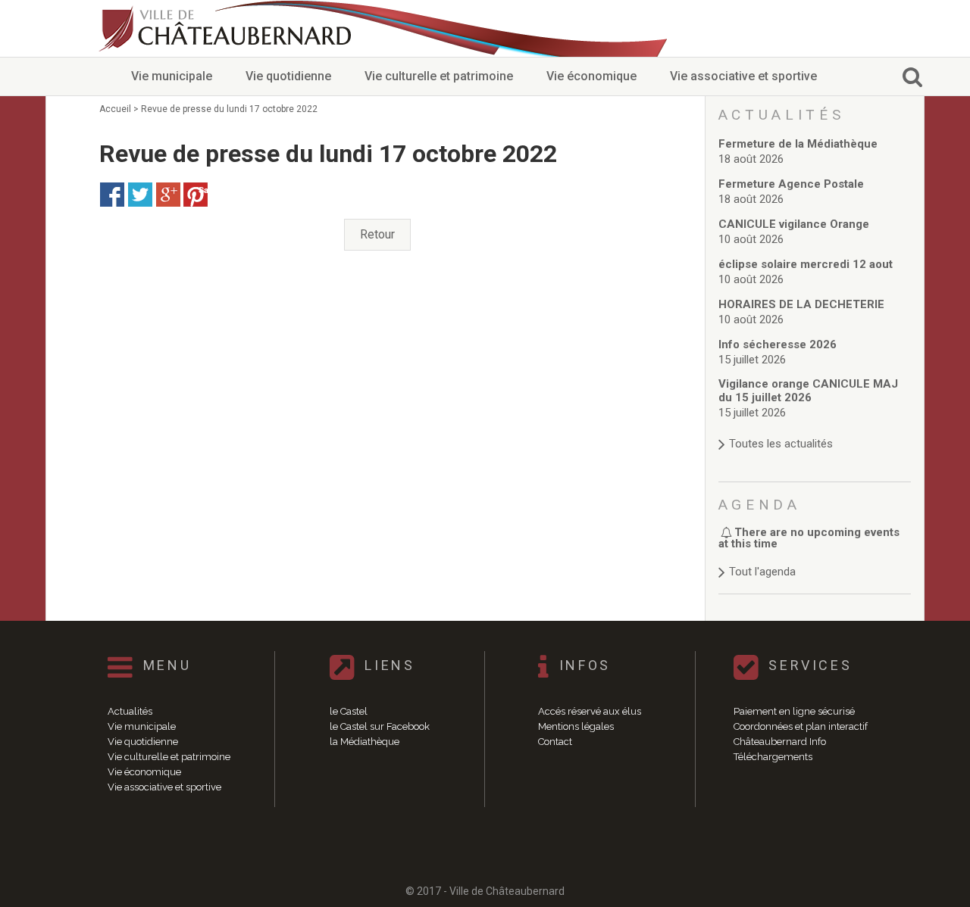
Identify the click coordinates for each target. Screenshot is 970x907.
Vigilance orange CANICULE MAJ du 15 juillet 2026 (808, 390)
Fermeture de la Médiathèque (798, 144)
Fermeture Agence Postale (791, 184)
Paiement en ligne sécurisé (794, 711)
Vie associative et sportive (743, 76)
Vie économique (591, 76)
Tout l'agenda (762, 571)
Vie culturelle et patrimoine (439, 76)
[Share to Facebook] (112, 194)
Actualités (130, 711)
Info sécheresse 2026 (777, 344)
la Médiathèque (364, 741)
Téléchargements (773, 756)
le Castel (349, 711)
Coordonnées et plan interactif (801, 726)
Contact (555, 741)
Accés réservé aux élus (589, 711)
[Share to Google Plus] (168, 194)
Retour (377, 234)
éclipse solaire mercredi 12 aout (805, 264)
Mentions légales (576, 726)
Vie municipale (171, 76)
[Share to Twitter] (140, 194)
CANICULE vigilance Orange (793, 224)
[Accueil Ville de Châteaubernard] (227, 28)
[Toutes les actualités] (815, 429)
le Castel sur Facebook (380, 726)
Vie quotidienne (288, 76)
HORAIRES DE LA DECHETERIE (801, 304)
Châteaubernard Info (780, 741)
